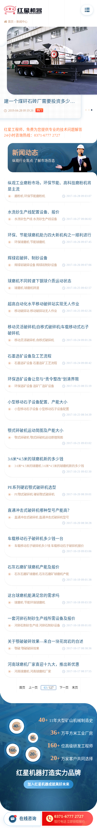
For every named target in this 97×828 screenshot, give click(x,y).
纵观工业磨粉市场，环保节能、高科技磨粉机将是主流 (49, 186)
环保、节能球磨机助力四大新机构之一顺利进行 (49, 235)
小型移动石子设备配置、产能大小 (37, 402)
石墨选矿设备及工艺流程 (29, 356)
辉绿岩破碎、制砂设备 (28, 258)
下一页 (63, 687)
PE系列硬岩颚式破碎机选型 (32, 487)
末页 (75, 687)
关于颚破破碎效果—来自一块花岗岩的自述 (45, 641)
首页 (10, 21)
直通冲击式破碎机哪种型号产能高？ (39, 510)
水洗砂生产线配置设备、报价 (33, 212)
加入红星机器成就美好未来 (48, 784)
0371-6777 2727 (47, 135)
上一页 (33, 687)
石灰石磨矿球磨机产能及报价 (33, 567)
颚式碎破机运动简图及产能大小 (35, 430)
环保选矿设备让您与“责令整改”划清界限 (43, 379)
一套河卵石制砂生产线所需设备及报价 (41, 618)
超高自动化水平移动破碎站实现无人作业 (43, 304)
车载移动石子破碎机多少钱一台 (35, 538)
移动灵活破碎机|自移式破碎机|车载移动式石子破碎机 (48, 330)
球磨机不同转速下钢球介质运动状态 (39, 281)
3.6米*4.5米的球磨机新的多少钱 (35, 459)
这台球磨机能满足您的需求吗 (33, 595)
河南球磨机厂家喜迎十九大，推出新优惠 (43, 664)
